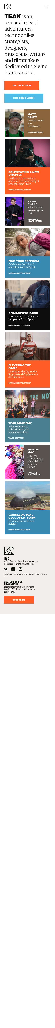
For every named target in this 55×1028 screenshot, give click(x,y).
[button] (46, 7)
